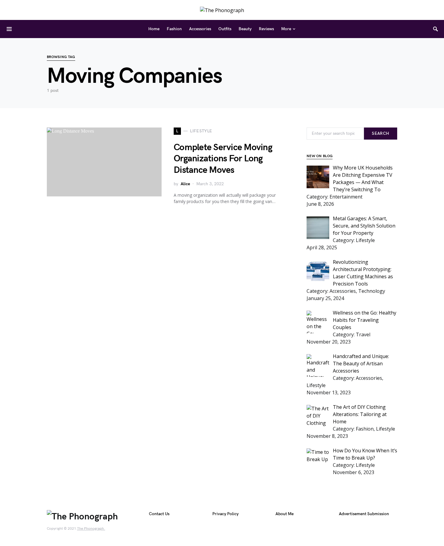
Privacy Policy (225, 513)
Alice (185, 183)
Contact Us (159, 513)
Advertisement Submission (364, 513)
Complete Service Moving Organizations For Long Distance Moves (223, 159)
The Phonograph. (91, 528)
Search (380, 133)
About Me (284, 513)
